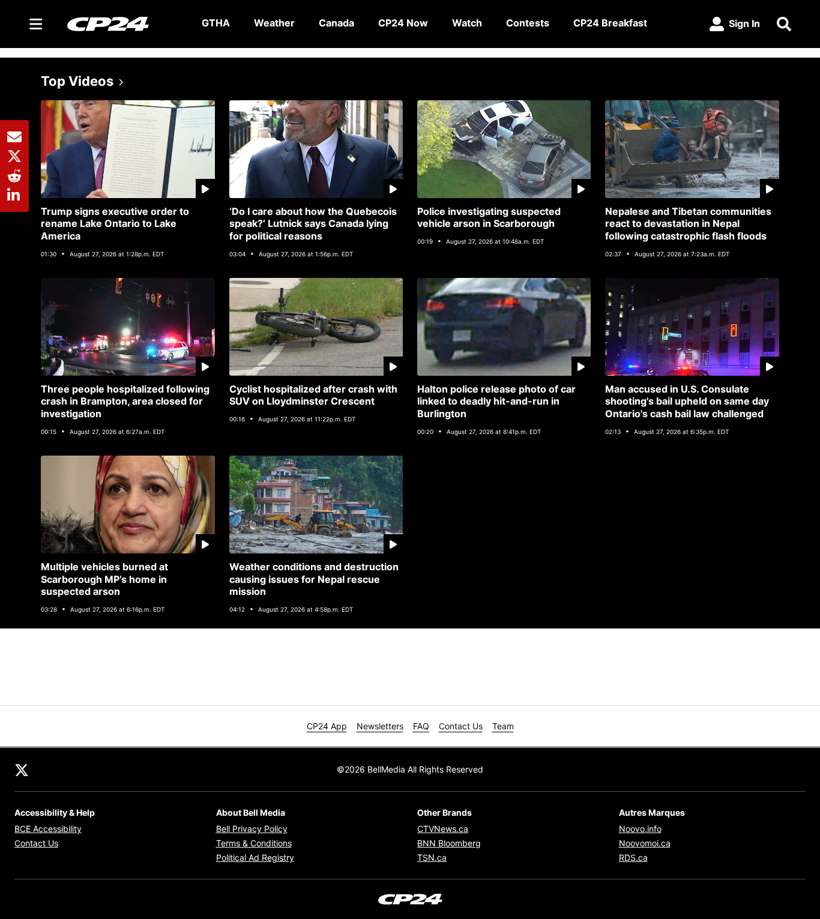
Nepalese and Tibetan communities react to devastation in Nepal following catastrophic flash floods (688, 224)
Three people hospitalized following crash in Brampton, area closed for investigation (125, 401)
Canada (336, 23)
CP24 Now (403, 23)
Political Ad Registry (255, 857)
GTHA (216, 23)
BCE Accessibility (48, 829)
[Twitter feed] (21, 769)
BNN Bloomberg (449, 843)
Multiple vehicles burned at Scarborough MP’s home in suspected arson (104, 579)
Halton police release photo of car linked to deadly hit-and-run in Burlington (496, 401)
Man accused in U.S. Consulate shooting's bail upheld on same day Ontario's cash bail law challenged (687, 401)
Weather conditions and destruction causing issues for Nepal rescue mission (314, 579)
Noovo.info (640, 829)
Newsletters (380, 726)
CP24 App (327, 726)
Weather (274, 23)
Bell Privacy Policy (252, 829)
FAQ (421, 726)
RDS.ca (633, 857)
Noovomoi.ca (645, 843)
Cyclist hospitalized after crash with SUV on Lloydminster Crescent (313, 395)
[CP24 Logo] (124, 23)
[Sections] (36, 24)
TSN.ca (432, 857)
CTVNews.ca (442, 829)
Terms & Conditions (254, 843)
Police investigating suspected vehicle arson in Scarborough (489, 217)
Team (503, 726)
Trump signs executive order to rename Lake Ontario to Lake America (115, 224)
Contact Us (461, 726)
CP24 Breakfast (610, 23)
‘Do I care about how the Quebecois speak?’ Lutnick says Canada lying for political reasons (313, 224)
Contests (527, 23)
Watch (467, 23)
